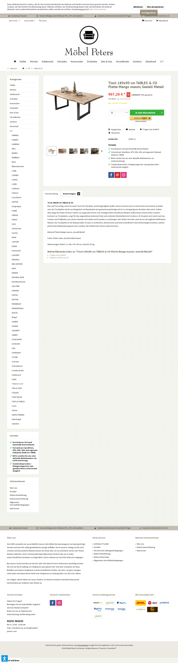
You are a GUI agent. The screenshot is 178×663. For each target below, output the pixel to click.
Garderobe (16, 228)
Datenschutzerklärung (19, 498)
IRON (14, 237)
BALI (14, 148)
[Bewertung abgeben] (137, 90)
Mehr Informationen (98, 9)
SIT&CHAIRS (17, 339)
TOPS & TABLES (18, 401)
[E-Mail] (117, 175)
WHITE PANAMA (18, 415)
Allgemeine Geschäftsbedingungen (19, 503)
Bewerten (115, 133)
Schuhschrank (18, 370)
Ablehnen (138, 6)
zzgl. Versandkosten (123, 99)
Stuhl (14, 379)
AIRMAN (15, 135)
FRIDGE (15, 215)
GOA (14, 224)
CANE (14, 171)
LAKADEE (15, 255)
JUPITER (15, 242)
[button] (140, 119)
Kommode (16, 250)
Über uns (13, 488)
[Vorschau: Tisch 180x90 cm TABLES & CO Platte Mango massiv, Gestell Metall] (51, 151)
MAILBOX (15, 259)
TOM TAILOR (17, 397)
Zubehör (15, 423)
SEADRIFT (16, 330)
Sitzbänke (14, 108)
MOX (14, 268)
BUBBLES (15, 157)
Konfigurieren (149, 12)
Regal (14, 317)
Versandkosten (82, 645)
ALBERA (15, 140)
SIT (11, 131)
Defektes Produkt (101, 544)
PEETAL (15, 295)
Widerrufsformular (101, 557)
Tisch (14, 406)
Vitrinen (13, 89)
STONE (15, 357)
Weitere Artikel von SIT (59, 257)
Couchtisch (16, 197)
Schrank (15, 361)
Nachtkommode (18, 281)
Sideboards (15, 94)
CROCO (15, 193)
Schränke (14, 99)
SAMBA (15, 321)
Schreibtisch (17, 366)
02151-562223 (15, 621)
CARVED (15, 175)
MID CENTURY (17, 264)
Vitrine (14, 410)
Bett (14, 162)
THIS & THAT (17, 388)
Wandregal (16, 419)
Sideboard (16, 375)
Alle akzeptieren (155, 6)
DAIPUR (15, 202)
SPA (13, 348)
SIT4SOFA (16, 344)
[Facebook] (111, 175)
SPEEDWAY (16, 352)
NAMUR (15, 273)
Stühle (12, 85)
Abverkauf (14, 126)
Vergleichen (116, 129)
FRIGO (14, 219)
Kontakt (13, 491)
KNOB (14, 246)
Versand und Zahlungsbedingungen (108, 550)
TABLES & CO (17, 384)
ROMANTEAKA (18, 308)
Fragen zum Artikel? (150, 129)
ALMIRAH (15, 144)
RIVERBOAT (16, 304)
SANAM (15, 326)
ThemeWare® (111, 648)
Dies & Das (14, 112)
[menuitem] (162, 20)
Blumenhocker (18, 166)
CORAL (15, 179)
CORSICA (15, 188)
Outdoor (13, 121)
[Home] (15, 61)
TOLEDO (15, 392)
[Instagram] (124, 175)
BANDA (15, 153)
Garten (15, 233)
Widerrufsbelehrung (18, 495)
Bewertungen (71, 193)
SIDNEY (15, 335)
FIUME (14, 210)
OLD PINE (15, 286)
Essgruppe (16, 206)
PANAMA (15, 290)
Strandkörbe (15, 117)
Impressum (14, 508)
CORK (14, 184)
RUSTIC (15, 313)
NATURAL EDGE (18, 277)
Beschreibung (51, 193)
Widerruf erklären (10, 660)
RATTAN (15, 299)
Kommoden (14, 103)
